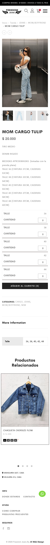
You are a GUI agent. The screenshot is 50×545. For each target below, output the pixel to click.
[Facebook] (3, 529)
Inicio (4, 22)
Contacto (29, 496)
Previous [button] (2, 114)
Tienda (13, 22)
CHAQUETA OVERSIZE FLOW (18, 430)
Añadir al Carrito (25, 285)
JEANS (22, 22)
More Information (14, 322)
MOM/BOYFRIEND (37, 22)
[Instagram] (8, 529)
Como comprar (11, 510)
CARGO (19, 301)
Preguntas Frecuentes (15, 514)
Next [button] (47, 114)
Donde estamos (11, 496)
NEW (23, 304)
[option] (25, 73)
